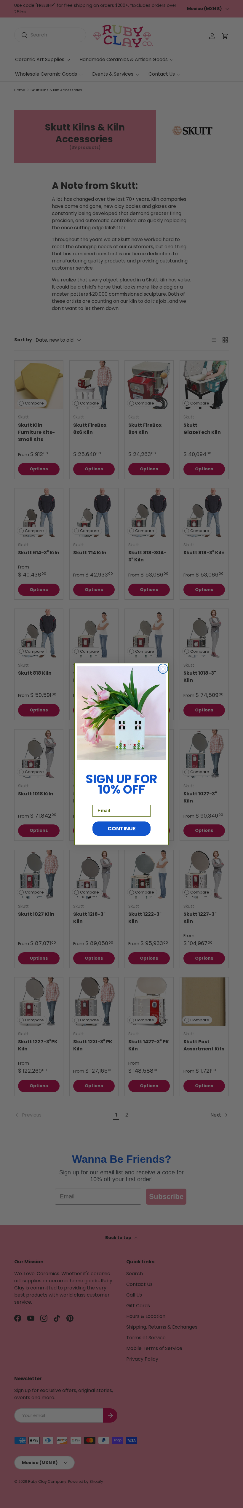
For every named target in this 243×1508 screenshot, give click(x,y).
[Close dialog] (163, 668)
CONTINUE (122, 828)
